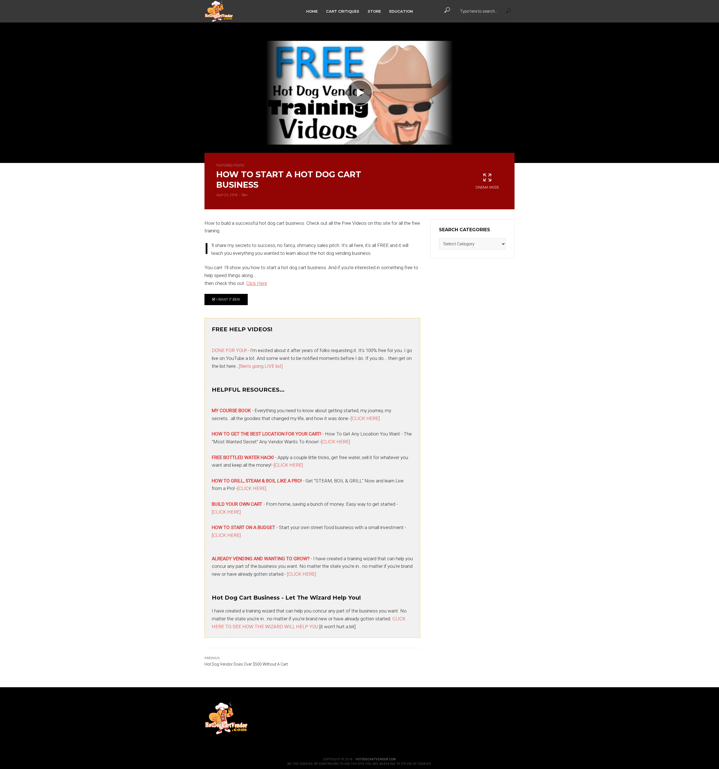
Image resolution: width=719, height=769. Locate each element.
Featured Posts (230, 165)
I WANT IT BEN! (228, 299)
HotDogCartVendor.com (376, 759)
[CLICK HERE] (365, 418)
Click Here (256, 283)
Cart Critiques (342, 11)
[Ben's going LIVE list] (261, 366)
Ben (244, 195)
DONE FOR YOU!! (229, 350)
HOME (312, 11)
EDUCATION (401, 11)
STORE (374, 11)
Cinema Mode (487, 187)
